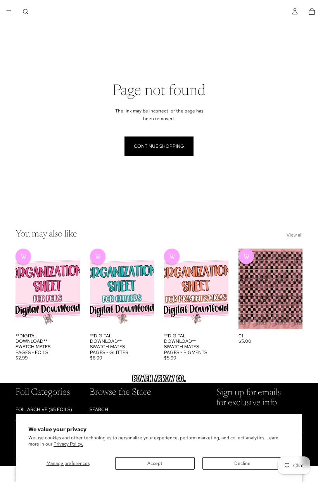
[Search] (25, 11)
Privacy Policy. (68, 444)
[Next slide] (71, 288)
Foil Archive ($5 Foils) (44, 409)
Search (99, 409)
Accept (154, 463)
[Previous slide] (24, 288)
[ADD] (68, 317)
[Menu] (9, 12)
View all (294, 235)
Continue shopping (159, 146)
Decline (242, 463)
